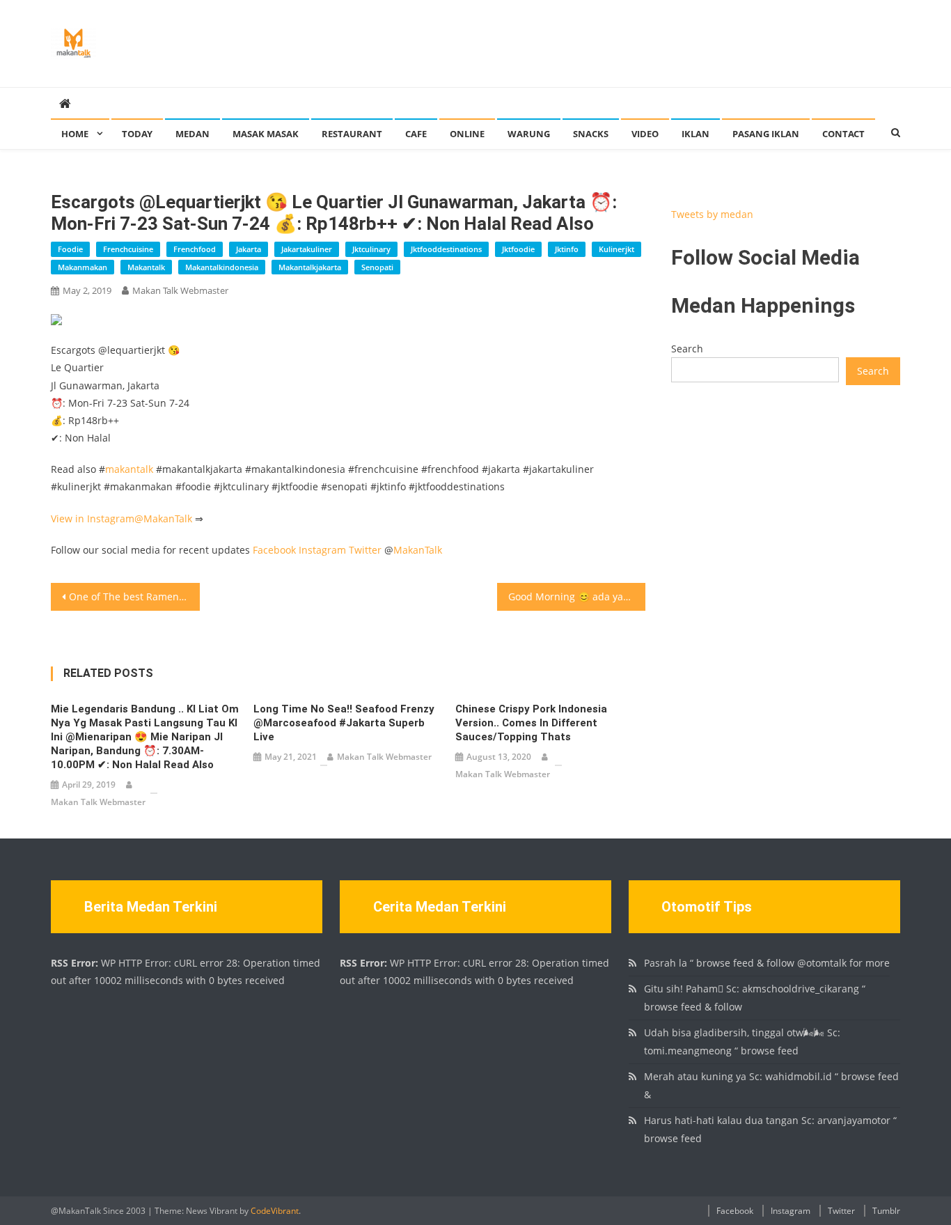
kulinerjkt (616, 249)
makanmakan (82, 267)
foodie (70, 249)
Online (467, 133)
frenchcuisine (128, 249)
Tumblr (886, 1211)
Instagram (322, 549)
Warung (529, 133)
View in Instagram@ (97, 518)
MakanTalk (167, 518)
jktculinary (371, 249)
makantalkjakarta (309, 267)
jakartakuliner (306, 249)
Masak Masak (266, 133)
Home (74, 133)
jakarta (248, 249)
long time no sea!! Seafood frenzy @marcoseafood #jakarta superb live (343, 723)
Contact (843, 133)
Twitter (365, 549)
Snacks (590, 133)
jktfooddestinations (446, 249)
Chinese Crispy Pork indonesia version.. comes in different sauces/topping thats (531, 723)
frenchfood (194, 249)
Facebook (274, 549)
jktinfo (567, 249)
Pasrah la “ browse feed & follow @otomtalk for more (767, 962)
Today (137, 133)
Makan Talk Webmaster (180, 290)
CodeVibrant (275, 1211)
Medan (192, 133)
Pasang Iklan (765, 133)
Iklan (695, 133)
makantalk (146, 267)
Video (645, 133)
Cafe (416, 133)
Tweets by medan (712, 214)
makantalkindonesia (221, 267)
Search (687, 348)
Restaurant (352, 133)
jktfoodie (518, 249)
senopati (377, 267)
